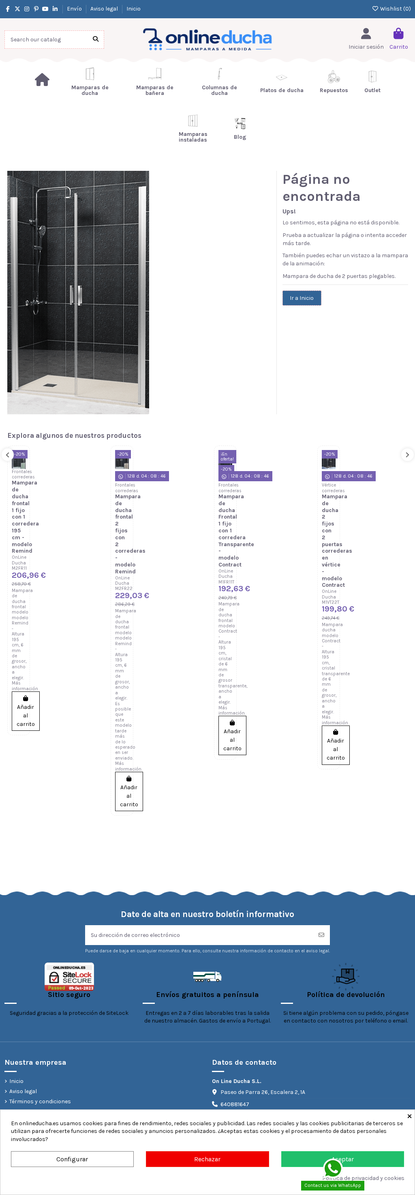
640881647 (234, 1104)
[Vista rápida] (19, 490)
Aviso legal (104, 8)
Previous (8, 454)
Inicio (133, 8)
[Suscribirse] (321, 935)
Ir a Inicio (302, 298)
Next (407, 454)
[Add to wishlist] (19, 462)
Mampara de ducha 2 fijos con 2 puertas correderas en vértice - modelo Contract (337, 540)
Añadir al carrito (26, 716)
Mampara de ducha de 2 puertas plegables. (339, 276)
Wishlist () (395, 8)
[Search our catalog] (95, 39)
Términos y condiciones (40, 1101)
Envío (75, 8)
